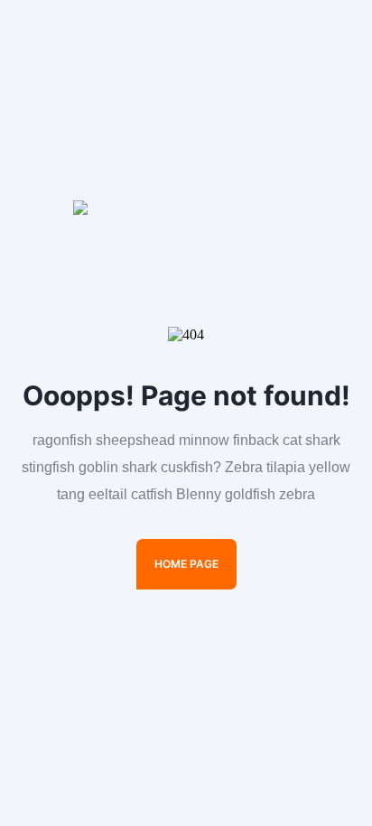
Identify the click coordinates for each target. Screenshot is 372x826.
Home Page (186, 564)
